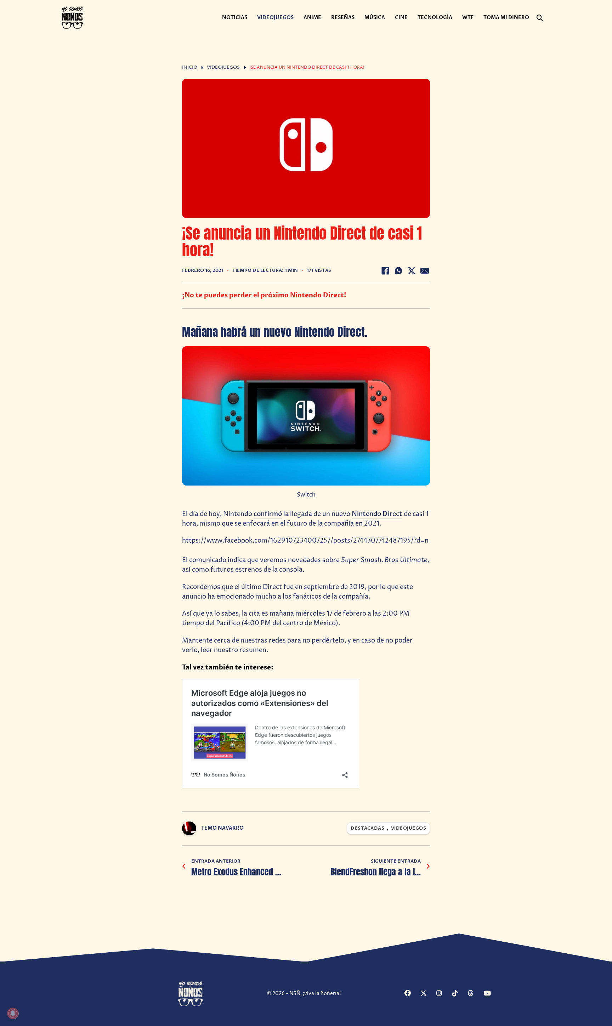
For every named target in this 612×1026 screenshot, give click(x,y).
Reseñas (343, 17)
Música (374, 17)
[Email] (424, 270)
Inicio (189, 68)
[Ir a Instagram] (443, 993)
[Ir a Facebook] (411, 993)
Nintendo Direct (377, 514)
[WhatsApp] (398, 270)
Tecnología (435, 17)
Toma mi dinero (506, 17)
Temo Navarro (222, 828)
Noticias (234, 17)
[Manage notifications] (12, 1013)
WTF (468, 17)
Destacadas (367, 828)
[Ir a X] (427, 993)
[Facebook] (385, 270)
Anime (312, 17)
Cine (401, 17)
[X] (411, 270)
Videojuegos (275, 17)
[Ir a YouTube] (491, 993)
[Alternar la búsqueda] (539, 18)
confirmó (268, 514)
